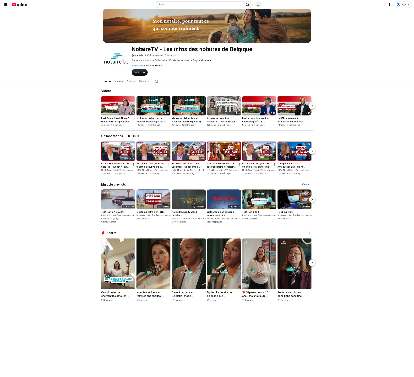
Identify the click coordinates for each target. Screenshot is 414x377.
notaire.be (139, 65)
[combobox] (200, 4)
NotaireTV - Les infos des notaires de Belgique (122, 215)
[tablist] (207, 81)
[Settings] (390, 4)
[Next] (312, 106)
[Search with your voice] (258, 4)
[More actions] (133, 119)
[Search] (247, 4)
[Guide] (6, 4)
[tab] (107, 81)
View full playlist (108, 222)
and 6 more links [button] (154, 65)
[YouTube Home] (19, 4)
